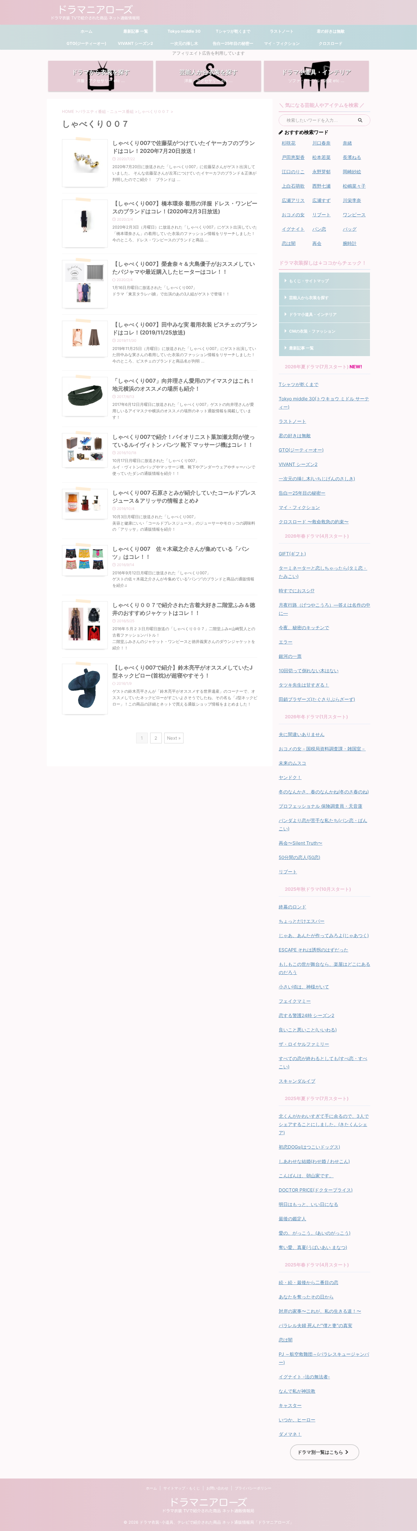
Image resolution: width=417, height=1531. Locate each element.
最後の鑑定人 (292, 1219)
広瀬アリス (293, 200)
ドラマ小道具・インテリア (313, 314)
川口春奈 (321, 143)
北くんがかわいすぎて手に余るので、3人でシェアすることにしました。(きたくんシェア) (324, 1124)
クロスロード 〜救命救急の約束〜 (314, 522)
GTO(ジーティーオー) (86, 43)
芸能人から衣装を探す (309, 297)
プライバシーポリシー (253, 1488)
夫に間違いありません (302, 734)
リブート (321, 215)
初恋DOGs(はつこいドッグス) (309, 1147)
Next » (174, 738)
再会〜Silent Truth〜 (300, 843)
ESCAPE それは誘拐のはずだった (313, 950)
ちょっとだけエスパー (302, 921)
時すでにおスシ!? (296, 591)
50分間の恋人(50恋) (299, 857)
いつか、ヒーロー (297, 1420)
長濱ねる (352, 157)
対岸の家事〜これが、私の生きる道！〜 (320, 1311)
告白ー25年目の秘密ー (233, 43)
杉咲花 (289, 143)
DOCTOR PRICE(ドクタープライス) (316, 1190)
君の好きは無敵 (331, 31)
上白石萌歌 (293, 186)
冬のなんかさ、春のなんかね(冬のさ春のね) (324, 792)
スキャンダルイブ (297, 1081)
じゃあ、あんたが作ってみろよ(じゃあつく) (324, 935)
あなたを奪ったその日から (306, 1297)
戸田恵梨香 (293, 157)
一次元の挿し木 (184, 43)
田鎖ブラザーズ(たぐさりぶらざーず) (317, 699)
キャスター (290, 1405)
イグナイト (293, 229)
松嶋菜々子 (354, 186)
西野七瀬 (321, 186)
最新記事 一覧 (135, 31)
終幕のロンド (292, 907)
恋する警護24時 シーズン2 (306, 1015)
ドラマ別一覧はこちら (320, 1452)
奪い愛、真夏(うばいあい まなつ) (313, 1247)
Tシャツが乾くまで (233, 31)
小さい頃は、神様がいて (304, 987)
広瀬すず (321, 200)
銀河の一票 (290, 656)
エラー (285, 642)
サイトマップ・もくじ (181, 1488)
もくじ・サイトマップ (309, 280)
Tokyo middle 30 (184, 31)
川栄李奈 (352, 200)
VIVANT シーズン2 (135, 43)
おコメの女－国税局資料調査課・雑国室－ (322, 749)
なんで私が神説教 (297, 1391)
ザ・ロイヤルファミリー (304, 1044)
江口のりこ (293, 172)
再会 (316, 243)
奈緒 (347, 143)
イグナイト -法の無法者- (304, 1377)
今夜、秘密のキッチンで (304, 627)
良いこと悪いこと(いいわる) (308, 1030)
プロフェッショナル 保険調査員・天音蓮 (320, 806)
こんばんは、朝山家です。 (306, 1176)
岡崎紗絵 (352, 172)
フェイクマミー (295, 1001)
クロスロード (331, 43)
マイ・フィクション (282, 43)
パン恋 (319, 229)
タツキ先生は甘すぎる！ (304, 685)
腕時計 (350, 243)
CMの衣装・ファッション (312, 331)
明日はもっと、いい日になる (308, 1204)
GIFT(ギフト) (292, 554)
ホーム (86, 31)
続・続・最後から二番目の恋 (308, 1282)
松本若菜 (321, 157)
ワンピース (354, 215)
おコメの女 (293, 215)
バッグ (350, 229)
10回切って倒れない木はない (309, 670)
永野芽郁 (321, 172)
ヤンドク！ (290, 777)
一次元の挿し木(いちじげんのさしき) (317, 479)
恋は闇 (289, 243)
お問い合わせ (217, 1488)
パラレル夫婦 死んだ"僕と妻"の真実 (315, 1325)
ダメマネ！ (290, 1434)
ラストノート (282, 31)
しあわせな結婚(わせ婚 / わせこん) (314, 1161)
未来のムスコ (292, 763)
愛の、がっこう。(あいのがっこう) (314, 1233)
